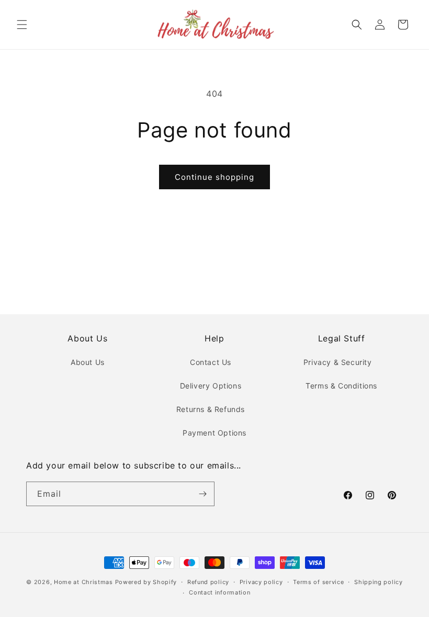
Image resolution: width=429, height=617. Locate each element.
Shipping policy (378, 582)
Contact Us (210, 362)
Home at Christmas (83, 582)
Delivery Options (211, 385)
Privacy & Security (337, 362)
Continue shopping (214, 177)
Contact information (219, 592)
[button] (21, 24)
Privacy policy (261, 582)
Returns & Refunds (210, 409)
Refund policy (208, 582)
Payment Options (214, 432)
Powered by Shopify (146, 582)
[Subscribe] (202, 494)
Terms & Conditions (341, 385)
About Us (88, 362)
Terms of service (318, 582)
